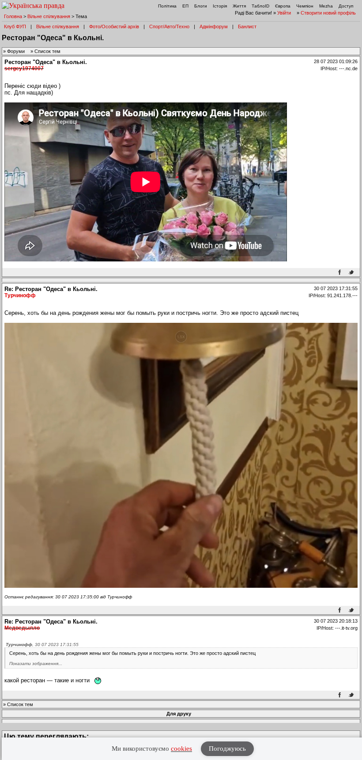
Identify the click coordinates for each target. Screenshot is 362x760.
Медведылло (22, 628)
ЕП (185, 6)
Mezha (326, 6)
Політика (167, 6)
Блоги (200, 6)
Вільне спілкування (48, 16)
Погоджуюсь (227, 748)
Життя (239, 6)
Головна (13, 16)
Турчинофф (20, 295)
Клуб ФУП (15, 26)
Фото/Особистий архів (114, 26)
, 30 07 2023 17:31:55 (42, 644)
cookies (181, 748)
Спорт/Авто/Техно (169, 26)
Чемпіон (304, 6)
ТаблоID (260, 6)
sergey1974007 (24, 68)
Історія (220, 6)
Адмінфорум (214, 26)
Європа (282, 6)
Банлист (247, 26)
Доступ (346, 6)
